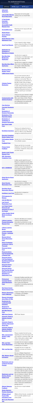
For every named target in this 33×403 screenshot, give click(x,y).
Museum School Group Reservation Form (7, 238)
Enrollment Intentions (8, 131)
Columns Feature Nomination (6, 84)
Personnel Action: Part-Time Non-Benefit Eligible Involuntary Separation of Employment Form (8, 272)
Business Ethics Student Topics (6, 70)
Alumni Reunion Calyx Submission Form (8, 39)
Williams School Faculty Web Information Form (6, 395)
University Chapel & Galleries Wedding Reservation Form (7, 329)
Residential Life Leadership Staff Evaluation (6, 302)
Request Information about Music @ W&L (7, 298)
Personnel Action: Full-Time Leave (7, 265)
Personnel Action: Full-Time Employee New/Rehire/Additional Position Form (8, 260)
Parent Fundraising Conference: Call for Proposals (7, 244)
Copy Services (6, 105)
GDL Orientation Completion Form (6, 157)
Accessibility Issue (7, 29)
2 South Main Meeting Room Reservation (8, 15)
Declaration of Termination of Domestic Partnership (8, 120)
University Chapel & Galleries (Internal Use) (7, 318)
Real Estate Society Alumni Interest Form (7, 288)
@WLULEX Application (5, 10)
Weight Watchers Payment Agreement (7, 391)
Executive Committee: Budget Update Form (8, 136)
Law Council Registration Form (7, 203)
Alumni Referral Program (6, 35)
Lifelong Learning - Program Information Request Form (7, 222)
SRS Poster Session (7, 314)
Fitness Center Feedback (6, 147)
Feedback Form (6, 143)
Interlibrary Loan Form (8, 193)
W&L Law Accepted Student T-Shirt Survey (7, 336)
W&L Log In (16, 6)
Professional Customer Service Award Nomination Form (7, 281)
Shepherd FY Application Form (6, 307)
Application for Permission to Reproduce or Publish (8, 51)
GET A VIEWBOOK (7, 168)
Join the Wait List (7, 200)
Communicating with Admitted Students (7, 98)
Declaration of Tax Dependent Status (7, 115)
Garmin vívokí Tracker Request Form (8, 153)
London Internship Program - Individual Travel (7, 233)
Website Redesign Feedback (7, 387)
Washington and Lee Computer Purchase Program (7, 363)
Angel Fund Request (7, 45)
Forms (7, 6)
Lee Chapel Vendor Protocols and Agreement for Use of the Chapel (8, 208)
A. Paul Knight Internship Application (6, 21)
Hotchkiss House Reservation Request (7, 189)
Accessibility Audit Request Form (7, 25)
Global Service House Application (8, 178)
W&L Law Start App (7, 349)
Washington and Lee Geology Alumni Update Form (7, 375)
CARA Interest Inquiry (8, 73)
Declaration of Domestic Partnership (8, 112)
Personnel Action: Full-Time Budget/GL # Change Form (7, 253)
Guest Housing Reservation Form (7, 183)
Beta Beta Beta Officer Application (8, 65)
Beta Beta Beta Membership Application (6, 57)
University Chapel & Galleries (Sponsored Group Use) (7, 323)
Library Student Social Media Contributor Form (8, 214)
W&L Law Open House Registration (7, 343)
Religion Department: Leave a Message (8, 293)
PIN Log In (26, 6)
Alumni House (6, 32)
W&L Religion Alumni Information (8, 356)
